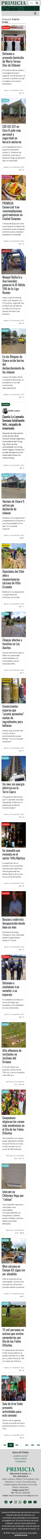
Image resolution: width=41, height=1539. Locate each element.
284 (26, 1445)
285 (32, 1445)
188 (16, 1445)
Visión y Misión (20, 1458)
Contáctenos (20, 1461)
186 (4, 1445)
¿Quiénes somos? (20, 1456)
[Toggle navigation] (35, 13)
